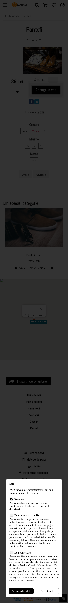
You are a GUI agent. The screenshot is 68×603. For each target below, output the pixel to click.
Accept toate (47, 591)
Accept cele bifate (21, 591)
